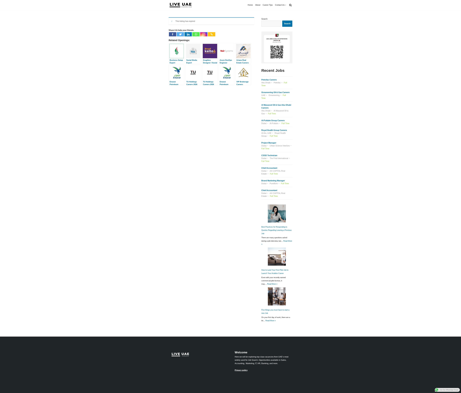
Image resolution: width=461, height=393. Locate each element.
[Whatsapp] (196, 34)
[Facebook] (172, 34)
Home (250, 5)
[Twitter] (180, 34)
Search (264, 19)
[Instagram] (203, 34)
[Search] (290, 5)
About (257, 5)
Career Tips (268, 5)
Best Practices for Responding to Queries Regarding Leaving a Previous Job (276, 230)
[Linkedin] (188, 34)
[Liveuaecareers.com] (181, 5)
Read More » (272, 284)
